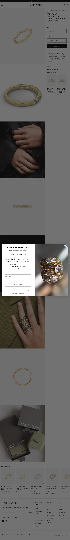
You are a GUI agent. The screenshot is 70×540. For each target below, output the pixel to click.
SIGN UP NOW (18, 284)
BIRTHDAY (8, 276)
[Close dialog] (66, 245)
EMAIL (7, 270)
